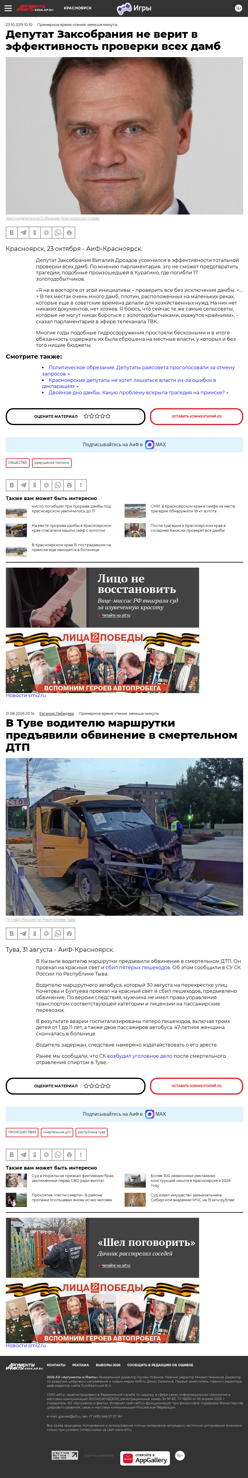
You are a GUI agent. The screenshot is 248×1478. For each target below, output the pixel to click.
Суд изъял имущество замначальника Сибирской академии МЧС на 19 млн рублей (192, 1197)
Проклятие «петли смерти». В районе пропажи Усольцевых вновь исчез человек (72, 1197)
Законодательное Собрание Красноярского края (53, 218)
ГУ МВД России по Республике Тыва (40, 919)
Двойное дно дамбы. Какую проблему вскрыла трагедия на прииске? (137, 392)
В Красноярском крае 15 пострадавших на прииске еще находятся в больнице (71, 547)
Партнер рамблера (99, 1455)
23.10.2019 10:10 (19, 24)
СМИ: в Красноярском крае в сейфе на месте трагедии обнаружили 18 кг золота (193, 508)
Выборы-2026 (108, 1365)
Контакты (56, 1365)
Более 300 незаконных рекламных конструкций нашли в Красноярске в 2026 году (190, 1180)
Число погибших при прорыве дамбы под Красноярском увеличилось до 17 (71, 508)
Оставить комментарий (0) (197, 416)
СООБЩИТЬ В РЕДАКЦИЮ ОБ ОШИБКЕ (160, 1365)
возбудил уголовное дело (139, 1056)
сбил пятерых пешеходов (138, 967)
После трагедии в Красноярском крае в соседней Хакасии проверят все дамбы (188, 528)
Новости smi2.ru (26, 695)
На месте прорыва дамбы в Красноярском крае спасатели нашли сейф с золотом (71, 528)
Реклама (80, 1365)
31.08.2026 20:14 (20, 713)
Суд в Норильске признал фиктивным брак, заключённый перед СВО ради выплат (73, 1178)
